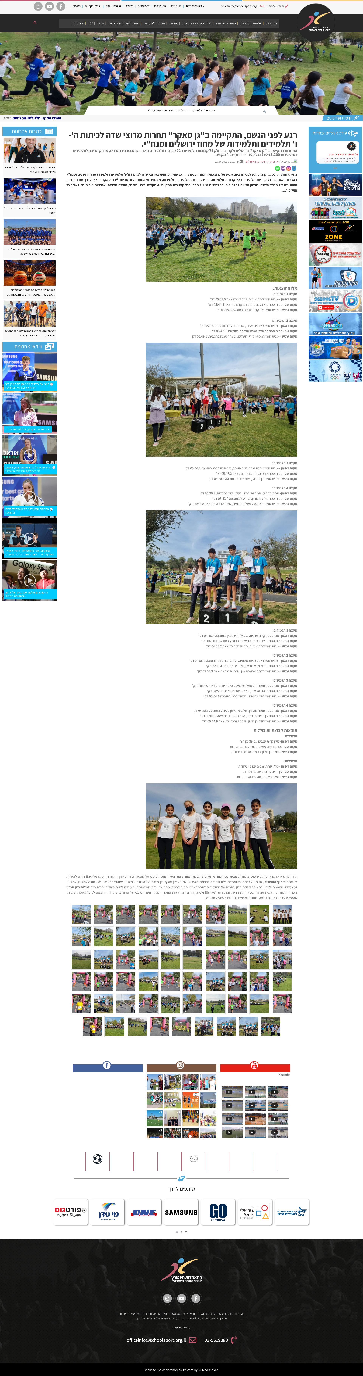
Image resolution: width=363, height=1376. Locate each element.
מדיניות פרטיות (181, 1327)
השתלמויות (143, 6)
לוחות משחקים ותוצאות (197, 23)
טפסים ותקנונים (93, 6)
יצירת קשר (77, 23)
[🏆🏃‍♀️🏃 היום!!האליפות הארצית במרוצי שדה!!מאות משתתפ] (172, 1100)
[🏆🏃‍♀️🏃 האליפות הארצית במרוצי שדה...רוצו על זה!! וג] (190, 1100)
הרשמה (77, 6)
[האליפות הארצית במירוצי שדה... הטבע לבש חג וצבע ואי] (208, 1082)
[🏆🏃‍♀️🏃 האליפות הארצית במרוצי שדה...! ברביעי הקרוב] (208, 1118)
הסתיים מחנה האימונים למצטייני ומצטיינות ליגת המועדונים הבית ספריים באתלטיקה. (32, 251)
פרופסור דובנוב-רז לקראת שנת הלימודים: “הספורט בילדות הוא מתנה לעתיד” (30, 170)
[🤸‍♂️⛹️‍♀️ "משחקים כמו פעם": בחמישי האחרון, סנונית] (190, 1118)
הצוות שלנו (176, 6)
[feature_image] (30, 150)
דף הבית (271, 23)
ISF (90, 23)
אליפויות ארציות (226, 23)
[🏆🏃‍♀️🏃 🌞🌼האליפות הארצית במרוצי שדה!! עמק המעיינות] (155, 1082)
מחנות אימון (160, 6)
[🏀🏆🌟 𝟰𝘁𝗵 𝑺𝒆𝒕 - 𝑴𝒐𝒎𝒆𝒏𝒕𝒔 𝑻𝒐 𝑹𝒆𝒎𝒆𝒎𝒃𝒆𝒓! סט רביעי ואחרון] (172, 1136)
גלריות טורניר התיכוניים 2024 (343, 154)
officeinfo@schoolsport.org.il (240, 6)
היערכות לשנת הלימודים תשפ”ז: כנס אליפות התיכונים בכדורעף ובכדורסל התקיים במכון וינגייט (31, 292)
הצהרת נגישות (113, 6)
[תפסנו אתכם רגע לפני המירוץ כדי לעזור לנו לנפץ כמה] (190, 1082)
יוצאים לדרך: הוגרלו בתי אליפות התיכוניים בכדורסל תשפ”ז (30, 210)
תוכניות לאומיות (155, 23)
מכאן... (326, 158)
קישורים (129, 6)
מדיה (100, 23)
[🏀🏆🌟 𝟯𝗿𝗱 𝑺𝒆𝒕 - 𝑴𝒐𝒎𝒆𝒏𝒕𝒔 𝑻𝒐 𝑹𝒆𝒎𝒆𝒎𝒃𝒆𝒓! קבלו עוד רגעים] (155, 1136)
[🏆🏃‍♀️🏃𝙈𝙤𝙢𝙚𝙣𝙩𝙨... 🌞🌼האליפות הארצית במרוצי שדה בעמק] (172, 1082)
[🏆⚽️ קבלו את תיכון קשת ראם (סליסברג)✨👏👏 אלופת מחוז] (208, 1136)
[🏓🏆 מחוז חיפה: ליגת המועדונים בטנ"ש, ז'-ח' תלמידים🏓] (172, 1118)
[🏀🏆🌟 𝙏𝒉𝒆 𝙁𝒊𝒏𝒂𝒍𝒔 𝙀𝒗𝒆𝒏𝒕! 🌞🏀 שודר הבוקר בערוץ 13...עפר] (190, 1136)
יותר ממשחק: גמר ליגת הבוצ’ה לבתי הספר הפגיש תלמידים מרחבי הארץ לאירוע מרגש (30, 333)
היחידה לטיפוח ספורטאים (124, 23)
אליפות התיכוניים (251, 23)
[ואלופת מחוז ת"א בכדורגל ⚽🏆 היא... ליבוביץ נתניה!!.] (155, 1118)
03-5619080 (276, 6)
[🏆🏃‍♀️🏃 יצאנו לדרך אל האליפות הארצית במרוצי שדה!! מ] (208, 1100)
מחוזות (173, 23)
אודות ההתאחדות (195, 6)
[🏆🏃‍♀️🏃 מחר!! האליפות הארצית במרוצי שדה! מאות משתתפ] (155, 1100)
